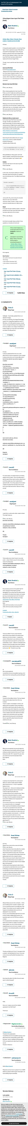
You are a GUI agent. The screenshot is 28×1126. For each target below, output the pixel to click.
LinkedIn (5, 268)
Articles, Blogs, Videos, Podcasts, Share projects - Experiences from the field (16, 245)
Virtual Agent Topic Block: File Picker (11, 599)
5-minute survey (14, 2)
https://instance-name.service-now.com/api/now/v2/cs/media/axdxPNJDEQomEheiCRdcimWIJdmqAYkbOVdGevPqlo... (14, 132)
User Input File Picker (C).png (12, 286)
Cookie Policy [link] (19, 1113)
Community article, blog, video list (11, 612)
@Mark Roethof (7, 1032)
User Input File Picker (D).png (12, 282)
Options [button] (26, 10)
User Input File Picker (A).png (12, 271)
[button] (4, 292)
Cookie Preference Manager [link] (12, 1115)
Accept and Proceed (14, 1123)
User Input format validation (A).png (14, 275)
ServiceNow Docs (11, 69)
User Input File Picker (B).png (12, 279)
